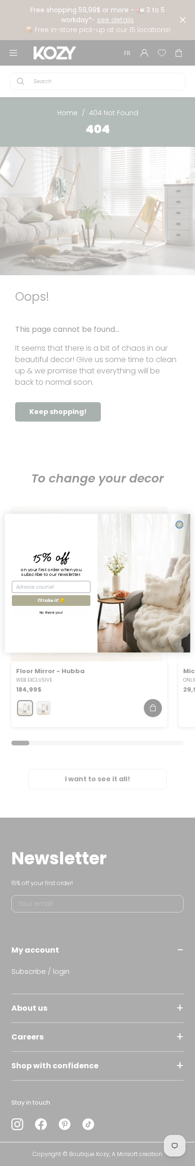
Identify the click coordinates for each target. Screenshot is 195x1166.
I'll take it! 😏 (51, 600)
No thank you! (51, 612)
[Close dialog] (179, 524)
